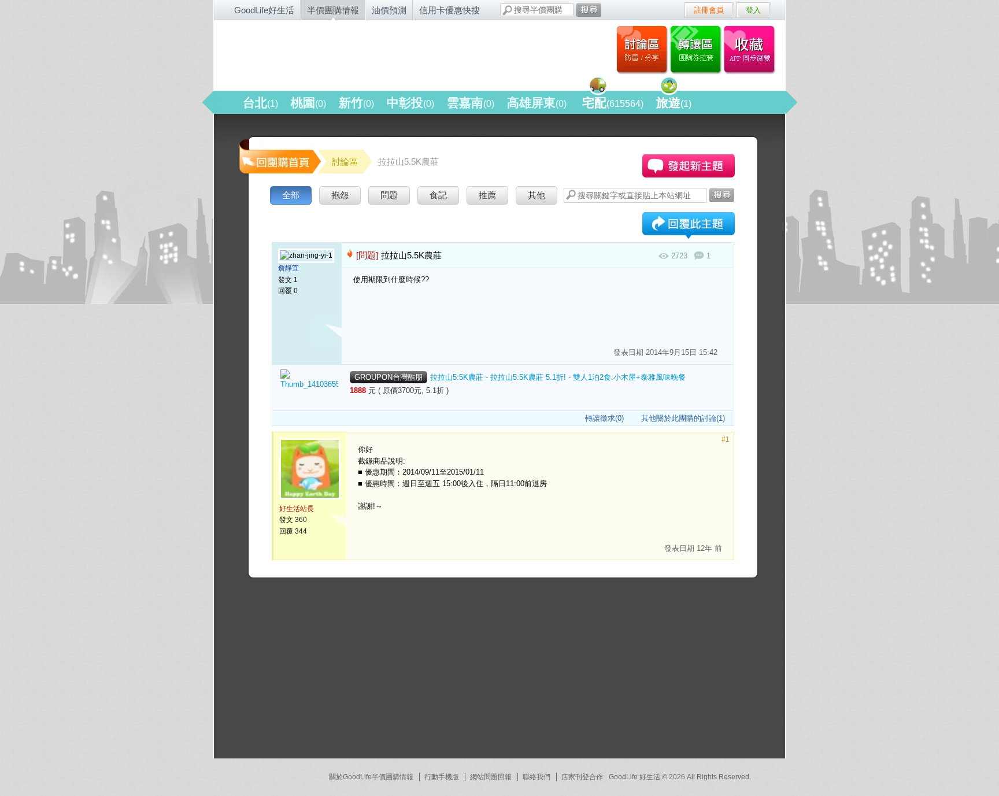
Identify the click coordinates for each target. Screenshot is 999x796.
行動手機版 (441, 777)
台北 (260, 102)
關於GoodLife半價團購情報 (371, 777)
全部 (290, 195)
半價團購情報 (333, 10)
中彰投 (410, 102)
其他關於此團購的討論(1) (683, 418)
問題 (389, 195)
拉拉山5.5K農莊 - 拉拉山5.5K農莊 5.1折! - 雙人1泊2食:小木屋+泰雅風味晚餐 (558, 377)
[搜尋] (588, 10)
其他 (536, 195)
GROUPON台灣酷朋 (388, 377)
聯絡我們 (536, 777)
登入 (753, 10)
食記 (438, 195)
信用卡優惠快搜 (449, 10)
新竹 (356, 102)
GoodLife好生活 (264, 10)
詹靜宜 (288, 268)
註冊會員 (709, 10)
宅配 (612, 102)
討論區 (642, 49)
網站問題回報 (491, 777)
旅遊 (673, 102)
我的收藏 (751, 49)
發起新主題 (688, 165)
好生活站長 (296, 509)
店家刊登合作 (582, 777)
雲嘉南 (470, 102)
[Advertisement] (323, 673)
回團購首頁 (279, 156)
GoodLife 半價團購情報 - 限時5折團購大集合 (338, 53)
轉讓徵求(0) (604, 418)
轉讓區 (696, 49)
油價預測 (389, 10)
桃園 (308, 102)
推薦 (487, 195)
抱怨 (340, 195)
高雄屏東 (537, 102)
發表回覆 (688, 226)
